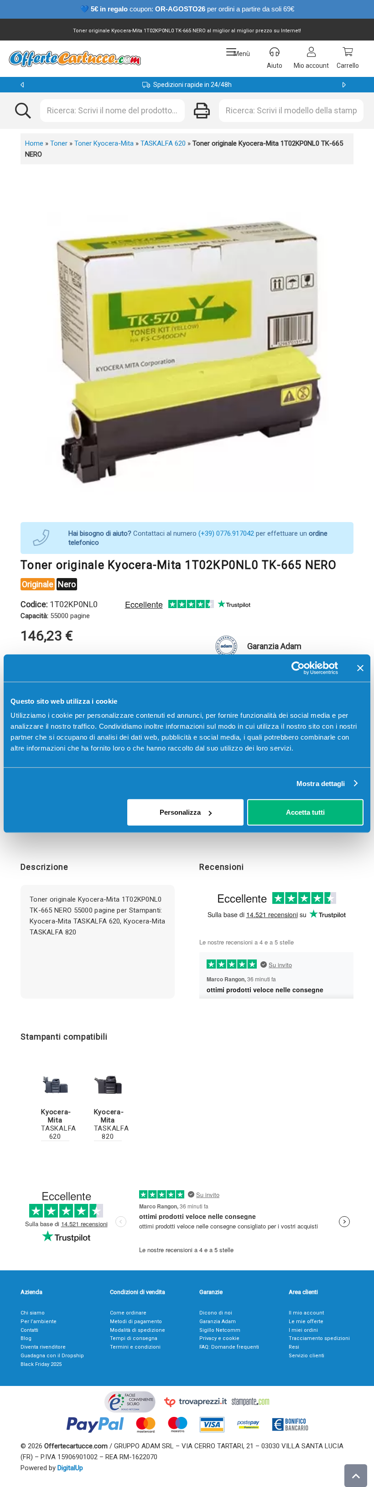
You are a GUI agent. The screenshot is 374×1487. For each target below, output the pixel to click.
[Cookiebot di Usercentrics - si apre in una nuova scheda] (298, 668)
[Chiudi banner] (360, 668)
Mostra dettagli (320, 783)
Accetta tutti (305, 812)
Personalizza (180, 812)
